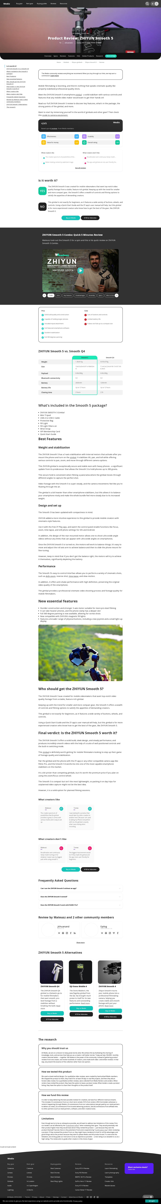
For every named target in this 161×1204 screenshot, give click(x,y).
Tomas (76, 808)
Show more (80, 943)
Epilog (104, 926)
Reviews (53, 3)
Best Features (11, 76)
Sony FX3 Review (81, 1173)
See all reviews (80, 168)
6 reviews (53, 128)
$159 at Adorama (81, 1014)
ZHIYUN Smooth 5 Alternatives (17, 104)
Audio (9, 1186)
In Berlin (30, 1190)
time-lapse (73, 576)
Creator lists (109, 1181)
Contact (64, 1197)
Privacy (34, 1197)
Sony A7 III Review (81, 1186)
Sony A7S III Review (82, 1168)
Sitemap (56, 1197)
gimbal (78, 94)
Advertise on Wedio (76, 1197)
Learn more (54, 76)
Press (48, 1197)
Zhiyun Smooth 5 (91, 62)
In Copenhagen (32, 1186)
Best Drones (55, 1173)
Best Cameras (56, 1168)
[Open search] (147, 3)
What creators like (13, 91)
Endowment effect (72, 1125)
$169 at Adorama (90, 218)
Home (59, 62)
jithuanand (63, 926)
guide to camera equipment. (55, 115)
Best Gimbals (55, 1177)
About (42, 1197)
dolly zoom (50, 576)
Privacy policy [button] (77, 1201)
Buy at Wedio (71, 218)
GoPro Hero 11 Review (83, 1181)
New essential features (14, 79)
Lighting (10, 1190)
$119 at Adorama (52, 1019)
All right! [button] (152, 1201)
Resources (109, 1164)
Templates (109, 1177)
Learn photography (112, 1173)
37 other (88, 43)
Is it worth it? (12, 66)
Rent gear (29, 3)
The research (11, 107)
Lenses (10, 1173)
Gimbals (66, 62)
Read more (85, 1003)
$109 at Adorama (110, 1017)
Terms (27, 1197)
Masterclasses (110, 1186)
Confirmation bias (101, 1130)
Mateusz (48, 808)
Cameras (10, 1168)
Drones (10, 1177)
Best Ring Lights (57, 1181)
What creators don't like (14, 94)
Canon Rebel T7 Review (83, 1190)
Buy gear (19, 3)
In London (30, 1181)
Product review (79, 29)
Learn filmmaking (111, 1168)
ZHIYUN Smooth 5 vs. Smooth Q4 (18, 69)
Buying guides (42, 3)
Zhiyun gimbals (77, 62)
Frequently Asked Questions (16, 97)
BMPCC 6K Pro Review (83, 1177)
